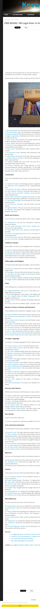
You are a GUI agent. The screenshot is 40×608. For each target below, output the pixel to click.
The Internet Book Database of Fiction (19, 316)
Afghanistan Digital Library (15, 375)
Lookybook (10, 257)
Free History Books (13, 405)
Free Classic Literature (14, 169)
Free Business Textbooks (15, 204)
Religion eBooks (12, 279)
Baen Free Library (12, 325)
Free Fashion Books (13, 449)
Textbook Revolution (13, 184)
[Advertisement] (20, 567)
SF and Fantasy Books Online (16, 333)
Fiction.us (10, 165)
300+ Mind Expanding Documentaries (22, 541)
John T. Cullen (11, 331)
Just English (14, 545)
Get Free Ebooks (12, 329)
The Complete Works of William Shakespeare (21, 296)
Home (6, 14)
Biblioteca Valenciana (13, 371)
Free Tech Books (12, 239)
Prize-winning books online (16, 526)
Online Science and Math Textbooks (18, 193)
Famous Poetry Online (14, 484)
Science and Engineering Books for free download (22, 233)
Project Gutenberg (11, 134)
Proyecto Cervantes (13, 362)
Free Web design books (14, 445)
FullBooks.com (11, 222)
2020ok (9, 440)
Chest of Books (12, 434)
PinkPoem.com (11, 495)
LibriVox (9, 395)
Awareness (30, 14)
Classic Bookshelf (11, 130)
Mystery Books (11, 465)
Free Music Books (12, 447)
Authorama (11, 522)
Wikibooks (10, 186)
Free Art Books (11, 443)
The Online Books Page (13, 132)
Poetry (9, 480)
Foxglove (10, 324)
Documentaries (18, 14)
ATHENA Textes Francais (15, 348)
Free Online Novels (13, 320)
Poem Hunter (11, 482)
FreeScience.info (12, 237)
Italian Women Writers (14, 368)
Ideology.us (10, 272)
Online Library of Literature (15, 158)
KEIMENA (10, 359)
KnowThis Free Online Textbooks (17, 189)
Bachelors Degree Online (25, 545)
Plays (8, 294)
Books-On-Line (11, 432)
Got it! (20, 605)
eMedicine (10, 209)
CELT (9, 379)
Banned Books (11, 506)
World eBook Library (13, 508)
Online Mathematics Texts (15, 230)
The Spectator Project (13, 152)
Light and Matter (12, 208)
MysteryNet (10, 460)
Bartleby (10, 162)
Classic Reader (10, 143)
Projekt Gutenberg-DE (13, 383)
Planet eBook (11, 149)
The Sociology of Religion (15, 278)
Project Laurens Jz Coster (15, 346)
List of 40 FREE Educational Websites (22, 538)
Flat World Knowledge (14, 200)
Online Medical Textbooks (15, 191)
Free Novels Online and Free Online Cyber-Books (22, 335)
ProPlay (9, 303)
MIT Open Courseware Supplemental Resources (22, 197)
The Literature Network (14, 476)
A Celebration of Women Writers (18, 513)
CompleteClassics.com (14, 493)
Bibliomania (10, 156)
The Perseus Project (13, 397)
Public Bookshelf (12, 314)
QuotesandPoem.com (13, 491)
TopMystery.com (12, 462)
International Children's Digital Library (18, 254)
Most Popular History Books (16, 408)
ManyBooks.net (12, 521)
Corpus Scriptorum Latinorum (16, 364)
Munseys (10, 252)
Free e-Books (11, 438)
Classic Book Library (13, 139)
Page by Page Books (12, 136)
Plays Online (11, 300)
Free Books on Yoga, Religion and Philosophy (21, 274)
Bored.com (10, 268)
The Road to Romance (14, 327)
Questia (9, 421)
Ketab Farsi (10, 373)
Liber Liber (10, 351)
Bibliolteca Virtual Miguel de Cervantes (19, 355)
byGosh (9, 250)
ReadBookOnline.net (13, 290)
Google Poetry (11, 487)
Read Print (10, 145)
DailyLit (9, 511)
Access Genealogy (12, 401)
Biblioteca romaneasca (14, 353)
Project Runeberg (12, 366)
